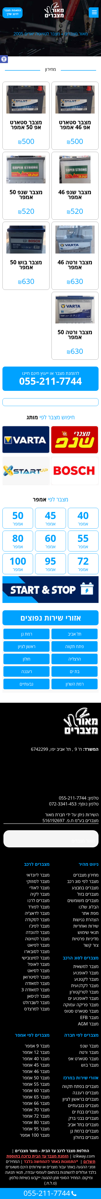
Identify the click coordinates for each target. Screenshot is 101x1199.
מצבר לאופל (39, 964)
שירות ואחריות (86, 926)
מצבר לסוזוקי (38, 881)
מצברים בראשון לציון (81, 1099)
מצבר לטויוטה (37, 939)
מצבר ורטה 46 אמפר (75, 264)
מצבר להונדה (38, 932)
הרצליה (74, 659)
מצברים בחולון (86, 1137)
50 (18, 518)
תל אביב (74, 634)
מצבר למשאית (86, 966)
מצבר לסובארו (37, 951)
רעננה (26, 671)
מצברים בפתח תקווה (80, 1086)
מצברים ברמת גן (84, 1131)
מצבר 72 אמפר (36, 1116)
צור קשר (91, 945)
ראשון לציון (26, 646)
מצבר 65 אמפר (36, 1097)
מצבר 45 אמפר (36, 1065)
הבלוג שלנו (89, 907)
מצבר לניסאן (38, 996)
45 (50, 518)
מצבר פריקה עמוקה (81, 1005)
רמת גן (26, 634)
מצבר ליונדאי (38, 875)
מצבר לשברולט (36, 1002)
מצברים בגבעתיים (83, 1105)
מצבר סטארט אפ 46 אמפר (75, 124)
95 (50, 563)
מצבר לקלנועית (85, 985)
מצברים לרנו (38, 900)
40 (83, 518)
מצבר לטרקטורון (84, 992)
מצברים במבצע (85, 888)
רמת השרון (75, 684)
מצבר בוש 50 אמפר (26, 264)
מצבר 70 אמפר (36, 1109)
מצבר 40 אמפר (36, 1058)
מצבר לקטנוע (86, 979)
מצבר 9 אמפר (37, 1046)
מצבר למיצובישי (36, 958)
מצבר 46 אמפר (36, 1071)
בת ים (74, 671)
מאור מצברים (76, 34)
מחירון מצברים (86, 875)
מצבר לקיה (40, 894)
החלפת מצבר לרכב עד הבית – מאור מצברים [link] (52, 1150)
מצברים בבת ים (85, 1112)
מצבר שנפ (89, 1046)
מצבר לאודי (39, 888)
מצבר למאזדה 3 (35, 990)
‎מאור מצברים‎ (83, 841)
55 (83, 540)
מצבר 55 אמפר (36, 1084)
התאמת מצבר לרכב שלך (12, 12)
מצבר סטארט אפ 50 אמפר (26, 124)
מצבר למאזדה (37, 983)
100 (17, 563)
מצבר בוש (90, 1065)
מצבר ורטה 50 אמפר (75, 334)
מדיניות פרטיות (85, 939)
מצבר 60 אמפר (36, 1090)
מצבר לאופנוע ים (83, 998)
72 (83, 563)
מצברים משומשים (83, 900)
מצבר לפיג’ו (39, 926)
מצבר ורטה (89, 1052)
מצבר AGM (88, 1024)
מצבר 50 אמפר (36, 1078)
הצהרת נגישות (86, 919)
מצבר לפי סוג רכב (83, 881)
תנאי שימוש (88, 932)
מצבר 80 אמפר (36, 1122)
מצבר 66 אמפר (36, 1103)
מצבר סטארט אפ (83, 1058)
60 (50, 540)
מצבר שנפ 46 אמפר (74, 194)
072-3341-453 (62, 804)
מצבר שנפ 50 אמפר (26, 194)
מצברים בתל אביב (83, 1124)
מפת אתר (90, 913)
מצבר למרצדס (37, 1009)
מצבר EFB (89, 1017)
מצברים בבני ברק (83, 1118)
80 (18, 540)
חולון (26, 659)
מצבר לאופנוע (86, 973)
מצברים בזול (88, 894)
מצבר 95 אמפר (36, 1129)
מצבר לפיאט (38, 945)
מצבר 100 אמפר (35, 1135)
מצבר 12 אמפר (36, 1052)
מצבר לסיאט (38, 970)
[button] (4, 59)
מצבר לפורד (39, 907)
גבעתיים (26, 684)
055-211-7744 (50, 381)
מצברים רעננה (86, 1093)
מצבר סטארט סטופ (81, 1011)
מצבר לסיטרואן (36, 977)
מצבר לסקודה (37, 919)
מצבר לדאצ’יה (37, 913)
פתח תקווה (74, 646)
